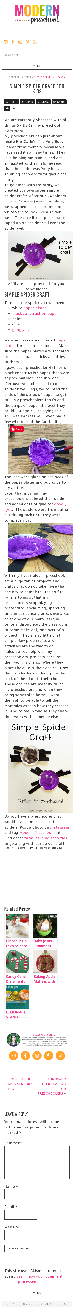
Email (10, 1206)
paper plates (35, 308)
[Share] (7, 108)
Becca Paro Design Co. (51, 1304)
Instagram (59, 827)
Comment (14, 1142)
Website (11, 1227)
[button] (37, 66)
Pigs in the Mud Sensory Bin (20, 1084)
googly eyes (23, 329)
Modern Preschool (37, 19)
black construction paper (35, 313)
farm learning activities (45, 838)
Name (11, 1186)
